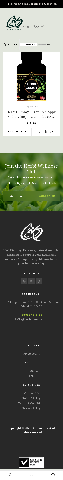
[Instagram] (31, 281)
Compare (51, 131)
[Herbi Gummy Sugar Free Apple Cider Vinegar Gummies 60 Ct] (31, 81)
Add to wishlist (40, 131)
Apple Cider (31, 106)
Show (42, 44)
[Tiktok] (39, 281)
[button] (17, 132)
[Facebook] (24, 281)
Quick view (46, 131)
